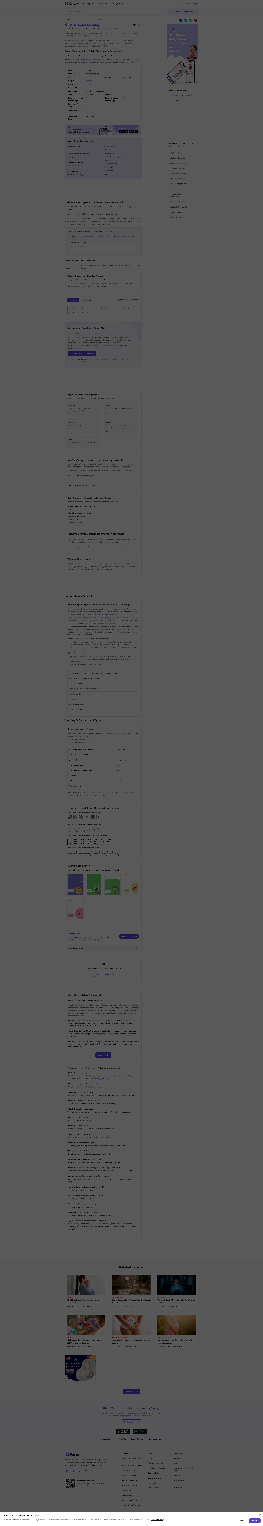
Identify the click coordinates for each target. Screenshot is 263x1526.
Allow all (255, 1521)
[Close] (260, 1515)
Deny (242, 1521)
